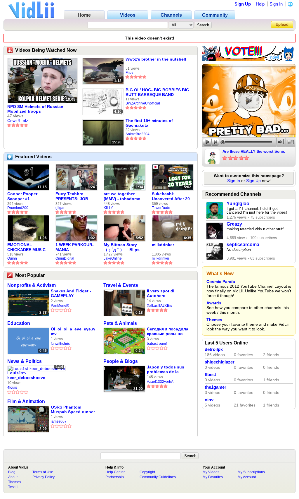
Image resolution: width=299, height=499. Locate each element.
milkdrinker (163, 244)
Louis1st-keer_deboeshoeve (26, 375)
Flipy (129, 73)
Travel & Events (120, 285)
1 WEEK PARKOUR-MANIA (74, 247)
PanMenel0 (60, 305)
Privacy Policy (43, 477)
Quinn (12, 258)
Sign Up (242, 3)
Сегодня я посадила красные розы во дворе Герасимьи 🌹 (168, 331)
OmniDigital (64, 258)
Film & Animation (26, 401)
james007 (59, 421)
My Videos (211, 472)
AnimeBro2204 (138, 134)
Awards (213, 303)
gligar (60, 208)
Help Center (115, 472)
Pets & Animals (120, 323)
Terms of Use (42, 472)
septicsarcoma (243, 244)
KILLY (108, 208)
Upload (282, 24)
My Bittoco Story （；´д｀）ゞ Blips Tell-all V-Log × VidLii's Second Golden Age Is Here (123, 247)
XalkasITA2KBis (159, 305)
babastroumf (157, 344)
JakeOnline (113, 258)
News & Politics (24, 361)
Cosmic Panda (220, 281)
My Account (247, 477)
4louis (12, 387)
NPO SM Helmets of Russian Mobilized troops (35, 109)
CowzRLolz (17, 120)
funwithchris (60, 344)
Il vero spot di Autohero (160, 293)
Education (18, 323)
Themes (214, 319)
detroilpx (214, 349)
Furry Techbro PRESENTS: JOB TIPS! (71, 196)
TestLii (13, 487)
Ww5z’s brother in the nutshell (156, 59)
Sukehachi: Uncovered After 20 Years (171, 196)
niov (209, 399)
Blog (11, 472)
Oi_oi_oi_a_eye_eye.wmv (73, 331)
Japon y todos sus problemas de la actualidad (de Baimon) (165, 369)
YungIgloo (238, 203)
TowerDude (161, 208)
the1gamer (215, 387)
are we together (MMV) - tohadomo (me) (122, 196)
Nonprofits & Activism (31, 285)
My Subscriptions (251, 472)
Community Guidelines (158, 477)
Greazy (234, 224)
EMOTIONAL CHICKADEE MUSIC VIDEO (26, 247)
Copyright (147, 472)
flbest (210, 374)
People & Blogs (120, 361)
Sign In (276, 3)
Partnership (114, 477)
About (13, 477)
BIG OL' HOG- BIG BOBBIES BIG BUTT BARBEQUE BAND (157, 92)
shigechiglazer (219, 362)
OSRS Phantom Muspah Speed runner (73, 409)
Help (260, 3)
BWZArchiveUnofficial (143, 103)
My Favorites (213, 477)
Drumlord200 (17, 208)
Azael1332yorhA (160, 382)
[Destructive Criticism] (248, 59)
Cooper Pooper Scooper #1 (22, 196)
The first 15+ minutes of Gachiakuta (149, 123)
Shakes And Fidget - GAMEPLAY (71, 293)
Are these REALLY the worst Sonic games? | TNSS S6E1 (253, 152)
